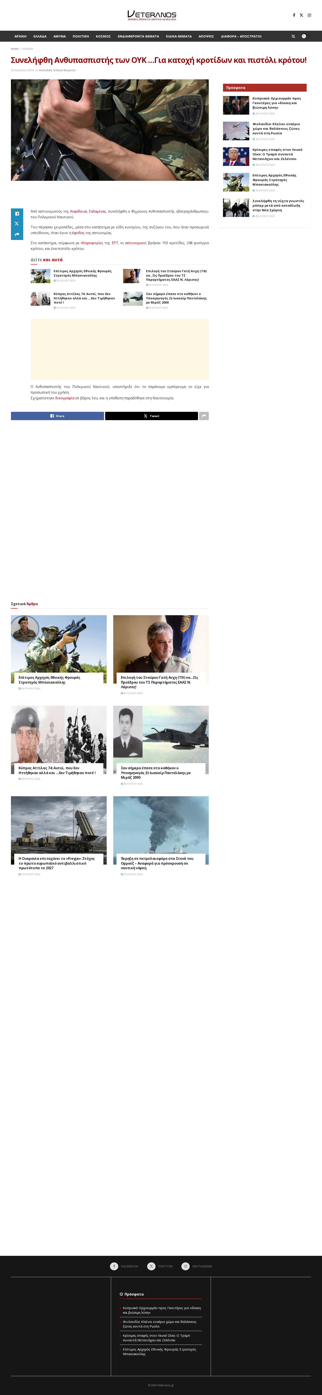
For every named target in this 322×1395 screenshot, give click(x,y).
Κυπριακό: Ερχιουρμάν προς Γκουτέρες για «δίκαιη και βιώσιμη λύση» (277, 103)
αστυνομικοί (136, 242)
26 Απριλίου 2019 (22, 70)
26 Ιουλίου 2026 (133, 874)
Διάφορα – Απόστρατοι (241, 36)
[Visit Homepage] (152, 15)
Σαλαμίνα (96, 211)
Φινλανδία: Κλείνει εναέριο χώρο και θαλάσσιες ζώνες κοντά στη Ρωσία (276, 128)
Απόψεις (206, 36)
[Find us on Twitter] (301, 15)
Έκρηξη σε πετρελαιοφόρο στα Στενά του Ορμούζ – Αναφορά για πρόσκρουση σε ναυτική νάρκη (157, 863)
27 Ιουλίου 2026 (30, 874)
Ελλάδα (40, 36)
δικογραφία (64, 398)
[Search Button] (293, 36)
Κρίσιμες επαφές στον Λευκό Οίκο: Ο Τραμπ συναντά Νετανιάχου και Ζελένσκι (278, 154)
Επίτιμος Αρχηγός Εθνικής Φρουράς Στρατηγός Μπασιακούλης (83, 273)
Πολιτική (81, 36)
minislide (27, 49)
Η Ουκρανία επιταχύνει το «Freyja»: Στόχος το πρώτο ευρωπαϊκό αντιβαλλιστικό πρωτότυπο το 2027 (57, 863)
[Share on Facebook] (17, 213)
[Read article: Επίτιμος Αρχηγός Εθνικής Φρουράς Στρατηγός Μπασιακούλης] (40, 276)
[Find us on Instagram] (309, 15)
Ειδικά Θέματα (179, 36)
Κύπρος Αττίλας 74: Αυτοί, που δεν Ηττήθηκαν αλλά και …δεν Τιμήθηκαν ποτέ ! (84, 298)
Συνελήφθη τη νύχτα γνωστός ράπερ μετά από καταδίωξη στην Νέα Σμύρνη (278, 205)
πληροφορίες (92, 242)
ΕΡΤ (115, 242)
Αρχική (20, 36)
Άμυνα (59, 36)
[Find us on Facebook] (294, 15)
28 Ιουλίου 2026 (65, 280)
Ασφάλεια (78, 211)
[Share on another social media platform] (17, 234)
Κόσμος (103, 36)
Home (15, 49)
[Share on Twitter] (17, 224)
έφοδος (78, 232)
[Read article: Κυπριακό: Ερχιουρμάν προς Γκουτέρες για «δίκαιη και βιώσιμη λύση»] (236, 105)
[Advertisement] (110, 197)
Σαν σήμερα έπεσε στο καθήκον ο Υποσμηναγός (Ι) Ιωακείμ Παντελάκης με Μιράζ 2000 (176, 298)
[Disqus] (110, 946)
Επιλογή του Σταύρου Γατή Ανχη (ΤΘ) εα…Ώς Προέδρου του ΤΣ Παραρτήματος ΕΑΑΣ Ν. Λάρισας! (176, 275)
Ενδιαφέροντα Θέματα (138, 36)
